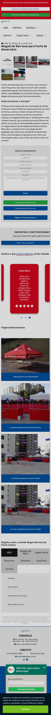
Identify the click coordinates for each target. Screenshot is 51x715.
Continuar (25, 709)
